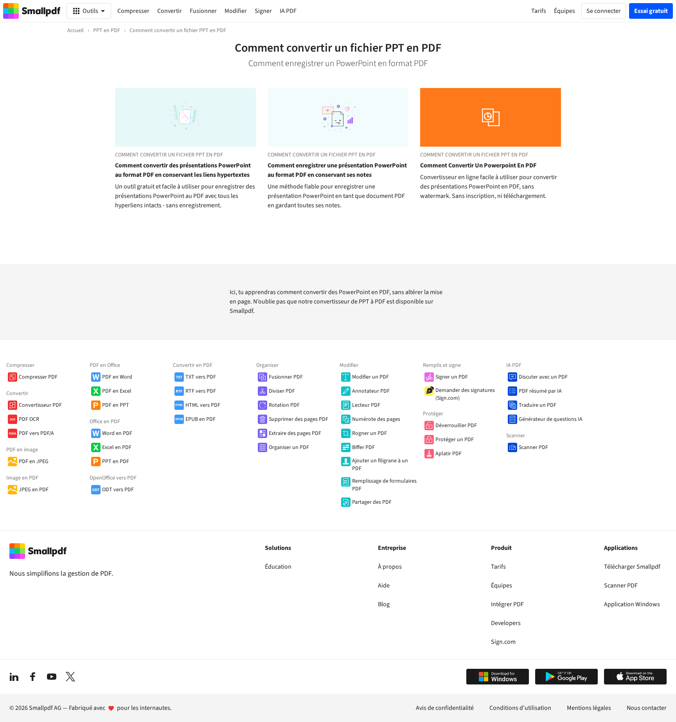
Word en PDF (117, 433)
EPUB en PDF (200, 419)
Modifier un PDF (370, 377)
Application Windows (632, 604)
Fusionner (203, 11)
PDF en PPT (115, 405)
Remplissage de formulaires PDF (384, 485)
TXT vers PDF (200, 377)
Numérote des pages (376, 419)
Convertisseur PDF (40, 405)
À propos (390, 566)
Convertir (169, 11)
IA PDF (288, 11)
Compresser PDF (38, 377)
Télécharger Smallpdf (632, 566)
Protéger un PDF (454, 440)
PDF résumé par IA (540, 391)
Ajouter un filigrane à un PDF (380, 464)
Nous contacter (647, 707)
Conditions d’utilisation (520, 708)
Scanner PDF (533, 447)
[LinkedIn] (14, 676)
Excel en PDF (116, 447)
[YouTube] (51, 676)
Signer (263, 11)
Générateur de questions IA (551, 419)
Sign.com (503, 642)
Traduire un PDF (537, 405)
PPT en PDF (115, 461)
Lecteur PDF (366, 405)
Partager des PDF (372, 502)
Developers (506, 623)
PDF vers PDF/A (36, 433)
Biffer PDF (363, 447)
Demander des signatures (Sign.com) (465, 394)
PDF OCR (29, 419)
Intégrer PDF (507, 604)
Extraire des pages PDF (295, 433)
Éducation (278, 566)
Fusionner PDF (286, 377)
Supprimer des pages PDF (298, 419)
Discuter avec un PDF (543, 377)
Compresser (133, 11)
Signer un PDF (451, 377)
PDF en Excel (116, 391)
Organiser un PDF (289, 447)
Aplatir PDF (448, 454)
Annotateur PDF (371, 391)
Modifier (236, 11)
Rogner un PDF (369, 433)
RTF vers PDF (200, 391)
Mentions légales (589, 708)
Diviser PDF (282, 391)
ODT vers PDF (118, 490)
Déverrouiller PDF (456, 425)
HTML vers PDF (202, 405)
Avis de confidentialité (445, 708)
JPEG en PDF (34, 490)
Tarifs (498, 566)
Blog (384, 604)
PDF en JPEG (34, 461)
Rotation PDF (284, 405)
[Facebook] (33, 676)
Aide (384, 585)
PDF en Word (117, 377)
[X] (70, 676)
